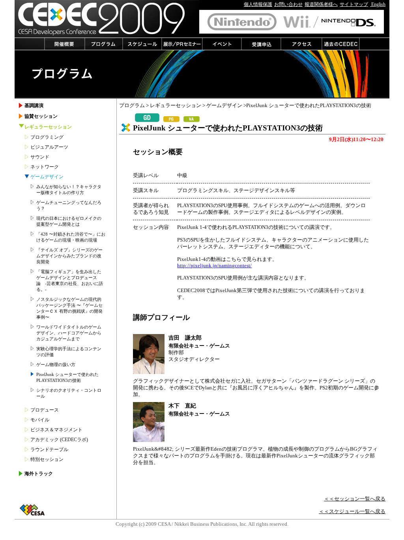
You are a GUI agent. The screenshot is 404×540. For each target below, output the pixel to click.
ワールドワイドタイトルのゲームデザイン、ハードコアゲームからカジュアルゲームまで (68, 333)
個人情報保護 (258, 4)
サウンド (39, 157)
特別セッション (47, 459)
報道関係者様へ (321, 4)
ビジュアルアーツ (49, 147)
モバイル (39, 419)
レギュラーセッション (175, 105)
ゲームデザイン (224, 105)
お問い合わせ (288, 4)
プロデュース (44, 410)
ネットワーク (44, 166)
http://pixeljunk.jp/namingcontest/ (214, 265)
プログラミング (47, 137)
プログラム (132, 105)
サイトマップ (354, 4)
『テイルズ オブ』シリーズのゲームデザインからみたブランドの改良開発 (69, 255)
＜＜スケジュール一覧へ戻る (352, 511)
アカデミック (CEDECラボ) (59, 439)
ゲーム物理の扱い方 (55, 364)
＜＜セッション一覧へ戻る (354, 499)
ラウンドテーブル (49, 449)
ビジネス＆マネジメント (56, 429)
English (377, 4)
